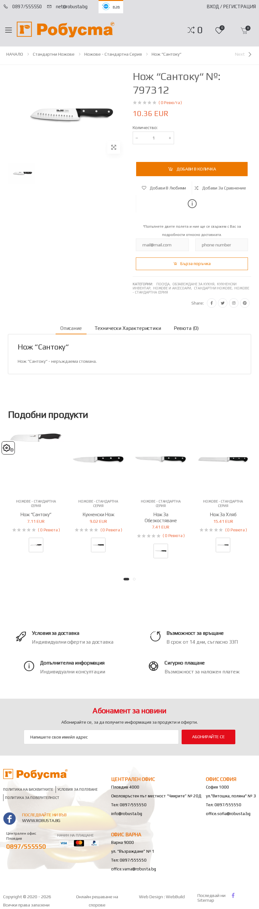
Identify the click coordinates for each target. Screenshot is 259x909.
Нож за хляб (223, 514)
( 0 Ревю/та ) (170, 103)
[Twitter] (222, 303)
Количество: (145, 127)
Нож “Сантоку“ (166, 54)
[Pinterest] (245, 303)
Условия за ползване (77, 789)
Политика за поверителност (32, 797)
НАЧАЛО (14, 54)
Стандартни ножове (54, 54)
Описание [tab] (71, 328)
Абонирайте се (208, 736)
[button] (199, 30)
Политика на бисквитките (28, 789)
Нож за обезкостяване (161, 517)
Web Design (151, 896)
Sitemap (205, 900)
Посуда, (164, 284)
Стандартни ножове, (214, 288)
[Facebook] (211, 303)
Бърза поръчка (195, 263)
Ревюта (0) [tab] (186, 328)
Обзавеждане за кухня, (194, 284)
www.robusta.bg (41, 820)
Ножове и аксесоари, (173, 288)
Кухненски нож (98, 514)
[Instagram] (233, 303)
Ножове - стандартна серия (113, 54)
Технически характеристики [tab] (127, 328)
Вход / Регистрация (231, 6)
